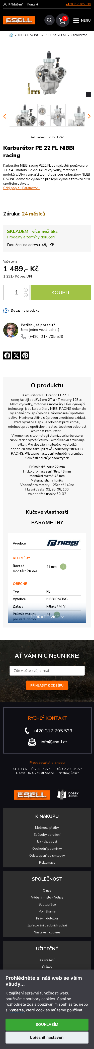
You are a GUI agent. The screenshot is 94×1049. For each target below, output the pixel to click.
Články (47, 967)
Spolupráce (47, 904)
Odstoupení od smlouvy (47, 855)
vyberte (17, 1010)
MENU (86, 20)
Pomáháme (47, 911)
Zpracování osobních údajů (47, 925)
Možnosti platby (47, 828)
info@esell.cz (54, 742)
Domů (11, 35)
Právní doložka (47, 918)
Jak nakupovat (47, 841)
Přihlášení (16, 4)
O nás (47, 890)
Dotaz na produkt (25, 310)
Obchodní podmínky (47, 848)
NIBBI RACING (29, 35)
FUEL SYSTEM (55, 35)
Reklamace (47, 862)
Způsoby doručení (47, 835)
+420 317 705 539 (78, 4)
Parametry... (31, 188)
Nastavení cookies (47, 932)
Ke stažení (47, 960)
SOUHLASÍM (47, 1024)
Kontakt (32, 4)
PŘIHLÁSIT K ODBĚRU (47, 685)
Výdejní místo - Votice (47, 897)
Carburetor (79, 35)
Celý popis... (12, 188)
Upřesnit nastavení (47, 1037)
